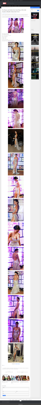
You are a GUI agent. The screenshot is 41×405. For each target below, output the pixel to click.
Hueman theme (8, 402)
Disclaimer (18, 0)
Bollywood (3, 7)
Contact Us (15, 0)
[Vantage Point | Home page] (4, 3)
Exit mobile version (20, 404)
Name (3, 391)
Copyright (5, 0)
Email (17, 391)
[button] (35, 39)
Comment (4, 387)
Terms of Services (11, 0)
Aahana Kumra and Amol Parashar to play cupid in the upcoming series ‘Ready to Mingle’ (15, 382)
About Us (2, 0)
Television (11, 7)
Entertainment (7, 7)
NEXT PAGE (18, 363)
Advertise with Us (21, 0)
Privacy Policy (8, 0)
